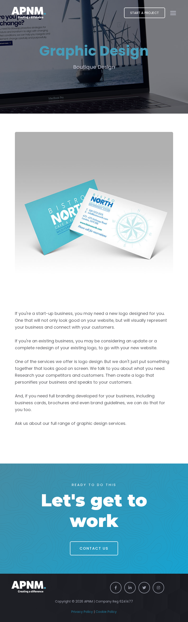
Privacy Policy (82, 611)
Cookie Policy (106, 611)
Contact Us (94, 548)
